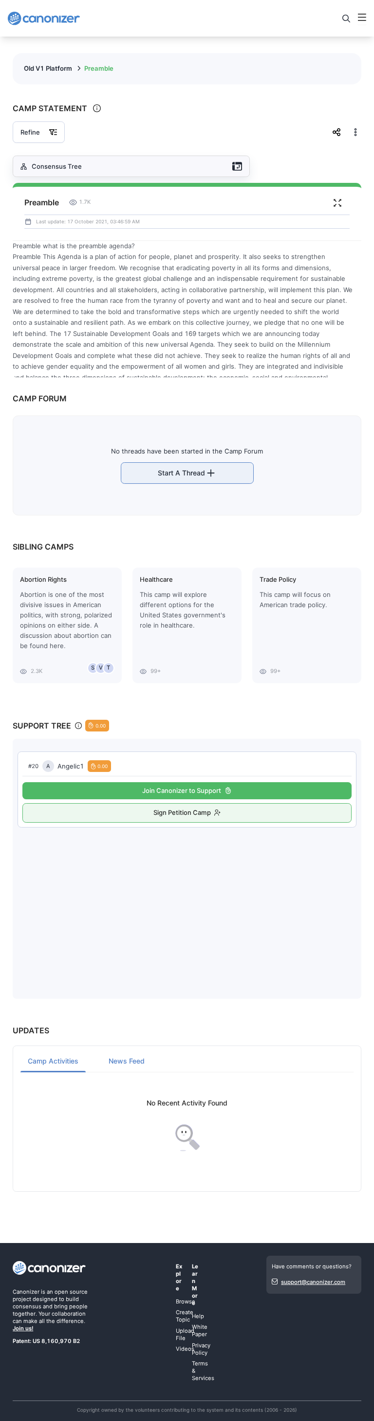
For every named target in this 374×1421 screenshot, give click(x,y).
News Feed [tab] (127, 1061)
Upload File (185, 1334)
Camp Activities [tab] (53, 1061)
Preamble (98, 68)
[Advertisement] (187, 903)
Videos (185, 1348)
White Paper (199, 1330)
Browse (185, 1301)
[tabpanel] (187, 1125)
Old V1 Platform (48, 68)
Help (198, 1316)
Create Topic (184, 1316)
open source (71, 1291)
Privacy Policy (201, 1349)
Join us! (23, 1328)
